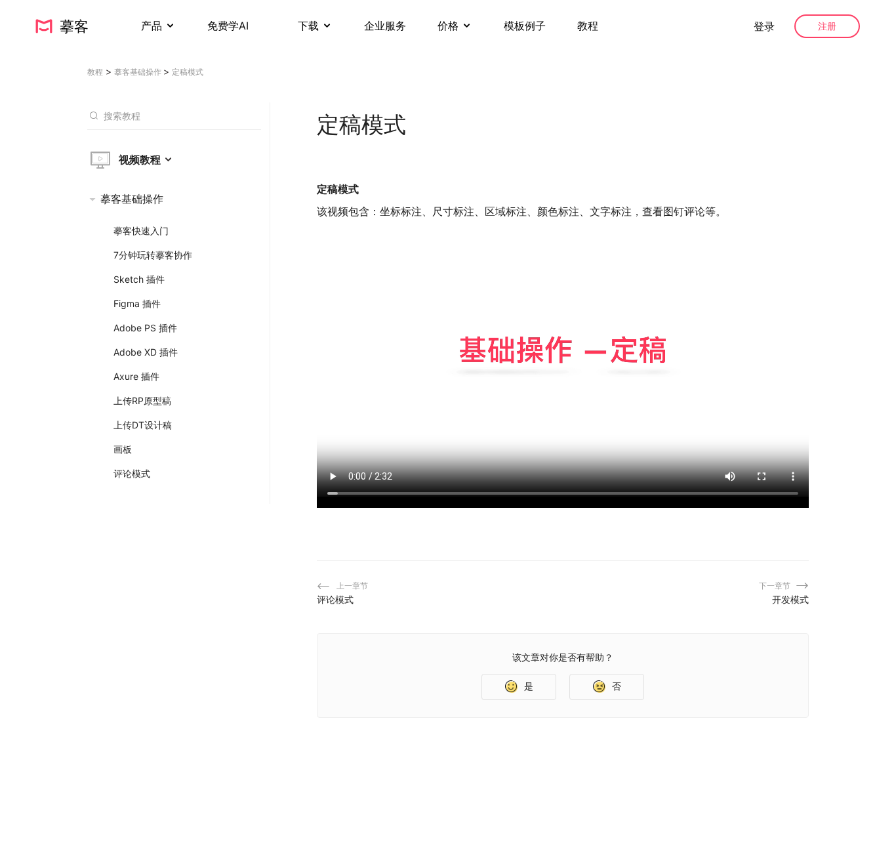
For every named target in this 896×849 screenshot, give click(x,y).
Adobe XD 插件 (145, 352)
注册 (827, 25)
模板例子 (525, 25)
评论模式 (131, 473)
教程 (587, 25)
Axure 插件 (136, 376)
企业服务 (385, 25)
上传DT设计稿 (142, 424)
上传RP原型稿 (142, 400)
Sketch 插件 (139, 279)
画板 (122, 449)
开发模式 (790, 599)
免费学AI (229, 25)
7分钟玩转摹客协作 (152, 254)
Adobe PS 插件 (145, 327)
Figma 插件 (137, 303)
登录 (764, 26)
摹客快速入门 (141, 230)
